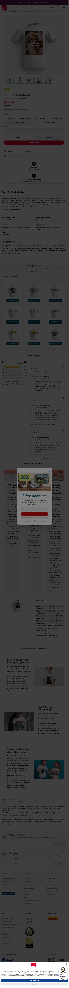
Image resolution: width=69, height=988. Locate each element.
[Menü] (66, 967)
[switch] (63, 978)
